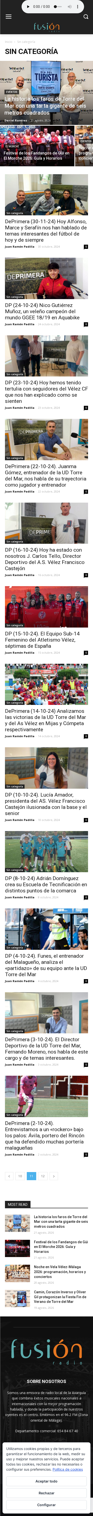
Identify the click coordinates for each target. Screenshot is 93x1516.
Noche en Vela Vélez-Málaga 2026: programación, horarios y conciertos (60, 1271)
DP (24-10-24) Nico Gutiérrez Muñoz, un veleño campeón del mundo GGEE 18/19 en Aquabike (42, 311)
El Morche (12, 146)
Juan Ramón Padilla (19, 246)
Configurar (46, 1505)
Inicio (8, 42)
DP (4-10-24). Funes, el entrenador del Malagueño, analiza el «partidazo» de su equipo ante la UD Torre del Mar (46, 965)
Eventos (11, 92)
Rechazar (47, 1493)
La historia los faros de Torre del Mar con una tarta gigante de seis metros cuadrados (61, 1221)
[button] (86, 17)
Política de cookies (68, 1469)
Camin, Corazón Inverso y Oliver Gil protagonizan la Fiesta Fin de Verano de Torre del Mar (60, 1297)
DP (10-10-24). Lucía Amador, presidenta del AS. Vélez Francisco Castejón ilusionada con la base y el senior (46, 804)
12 (43, 1176)
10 (20, 1176)
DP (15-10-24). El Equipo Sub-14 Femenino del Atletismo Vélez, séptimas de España (42, 640)
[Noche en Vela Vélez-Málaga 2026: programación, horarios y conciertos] (17, 1273)
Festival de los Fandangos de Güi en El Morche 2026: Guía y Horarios (61, 1247)
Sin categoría (14, 213)
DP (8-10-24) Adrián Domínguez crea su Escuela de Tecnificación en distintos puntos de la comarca (46, 884)
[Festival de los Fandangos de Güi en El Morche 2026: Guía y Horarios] (37, 146)
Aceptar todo (46, 1481)
